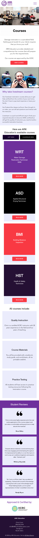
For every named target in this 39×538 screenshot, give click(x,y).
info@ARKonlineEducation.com (19, 526)
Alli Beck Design (29, 535)
